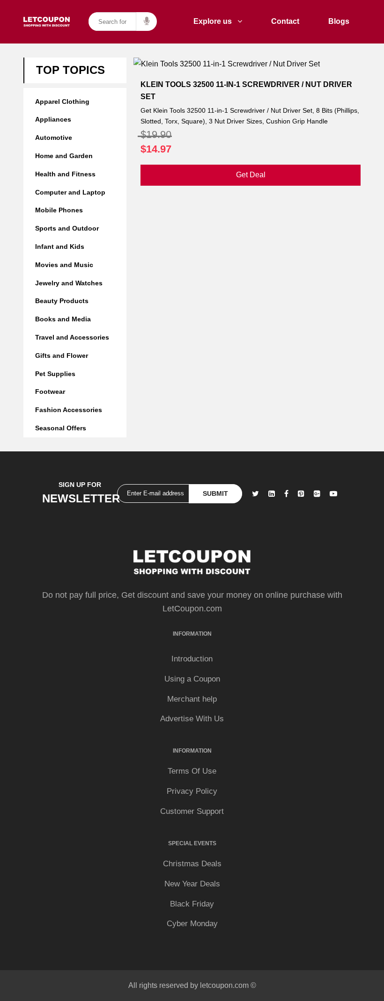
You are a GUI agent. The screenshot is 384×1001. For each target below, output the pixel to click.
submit (215, 493)
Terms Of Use (192, 771)
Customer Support (192, 811)
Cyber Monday (192, 923)
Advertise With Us (192, 718)
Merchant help (192, 699)
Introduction (192, 658)
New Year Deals (192, 883)
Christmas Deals (192, 863)
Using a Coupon (192, 679)
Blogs (338, 21)
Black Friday (192, 903)
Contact (285, 21)
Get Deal (251, 175)
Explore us (215, 21)
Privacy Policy (192, 791)
